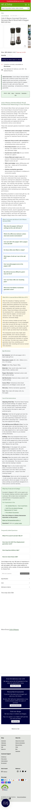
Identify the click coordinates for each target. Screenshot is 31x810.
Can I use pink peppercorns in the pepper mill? (13, 268)
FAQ (15, 95)
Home (2, 12)
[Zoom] (25, 46)
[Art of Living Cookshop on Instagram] (17, 785)
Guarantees (24, 93)
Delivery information (15, 699)
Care (2, 595)
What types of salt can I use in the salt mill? (14, 260)
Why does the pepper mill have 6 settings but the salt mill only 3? (13, 230)
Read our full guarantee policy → (11, 533)
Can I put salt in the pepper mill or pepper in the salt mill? (13, 246)
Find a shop (4, 772)
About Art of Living (19, 754)
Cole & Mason (5, 15)
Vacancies (17, 765)
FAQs (16, 761)
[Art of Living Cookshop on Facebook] (20, 785)
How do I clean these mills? (10, 569)
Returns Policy (18, 759)
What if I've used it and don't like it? (12, 548)
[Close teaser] (10, 798)
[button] (15, 802)
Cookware (3, 754)
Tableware (3, 756)
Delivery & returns (6, 599)
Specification (4, 591)
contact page (18, 535)
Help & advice (4, 774)
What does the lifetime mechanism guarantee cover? (14, 292)
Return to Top (15, 742)
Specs (12, 93)
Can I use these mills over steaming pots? (14, 284)
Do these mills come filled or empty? (14, 253)
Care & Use (18, 93)
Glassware (3, 759)
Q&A (9, 93)
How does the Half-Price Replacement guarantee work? (13, 555)
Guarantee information (15, 719)
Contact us (3, 770)
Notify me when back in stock (11, 59)
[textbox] (10, 586)
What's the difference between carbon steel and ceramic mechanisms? (15, 238)
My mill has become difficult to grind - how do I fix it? (14, 276)
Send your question (24, 585)
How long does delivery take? (10, 562)
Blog (16, 763)
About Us (3, 763)
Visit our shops (15, 735)
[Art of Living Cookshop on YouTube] (22, 785)
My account (4, 777)
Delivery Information (19, 756)
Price (2, 52)
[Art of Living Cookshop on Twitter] (25, 785)
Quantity (3, 55)
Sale (2, 761)
